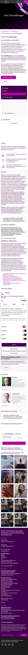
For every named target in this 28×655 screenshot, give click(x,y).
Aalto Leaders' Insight (6, 613)
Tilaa (24, 635)
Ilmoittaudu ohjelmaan (8, 77)
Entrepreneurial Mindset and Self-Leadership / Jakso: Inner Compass (20, 502)
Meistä (2, 555)
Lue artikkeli (5, 367)
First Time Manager (17, 33)
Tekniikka (3, 588)
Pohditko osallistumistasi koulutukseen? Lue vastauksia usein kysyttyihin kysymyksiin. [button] (12, 416)
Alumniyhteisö (4, 611)
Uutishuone (4, 557)
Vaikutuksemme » (6, 607)
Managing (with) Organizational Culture (13, 279)
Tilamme (3, 556)
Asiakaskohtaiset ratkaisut (7, 572)
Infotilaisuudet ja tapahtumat (8, 560)
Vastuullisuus (4, 594)
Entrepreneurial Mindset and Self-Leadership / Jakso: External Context (6, 516)
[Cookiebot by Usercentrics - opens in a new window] (21, 300)
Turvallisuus (4, 591)
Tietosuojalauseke (14, 641)
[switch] (25, 331)
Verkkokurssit (4, 599)
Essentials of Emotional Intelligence (12, 277)
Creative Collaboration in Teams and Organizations (20, 473)
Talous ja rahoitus (5, 587)
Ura (2, 559)
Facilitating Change (8, 275)
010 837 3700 (7, 549)
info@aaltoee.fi (5, 551)
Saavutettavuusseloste (7, 565)
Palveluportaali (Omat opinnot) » (10, 616)
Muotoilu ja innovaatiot (7, 582)
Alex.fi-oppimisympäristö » (8, 617)
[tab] (14, 219)
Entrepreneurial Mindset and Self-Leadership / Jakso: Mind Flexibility (20, 516)
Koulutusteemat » (6, 578)
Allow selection (14, 348)
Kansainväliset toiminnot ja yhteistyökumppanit (13, 610)
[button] (4, 389)
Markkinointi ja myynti (6, 580)
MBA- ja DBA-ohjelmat (7, 598)
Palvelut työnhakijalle (6, 595)
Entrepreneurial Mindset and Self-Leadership (14, 273)
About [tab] (23, 304)
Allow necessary (14, 353)
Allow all (14, 344)
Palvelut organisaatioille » (8, 571)
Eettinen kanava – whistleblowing (9, 563)
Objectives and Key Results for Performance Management (7, 458)
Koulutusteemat (5, 31)
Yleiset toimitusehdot (6, 561)
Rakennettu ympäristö (6, 584)
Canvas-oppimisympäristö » (8, 618)
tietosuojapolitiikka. (5, 631)
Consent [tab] (5, 304)
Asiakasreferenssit (5, 609)
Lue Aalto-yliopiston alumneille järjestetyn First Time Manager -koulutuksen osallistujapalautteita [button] (14, 219)
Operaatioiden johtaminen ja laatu (9, 583)
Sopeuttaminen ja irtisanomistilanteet (10, 573)
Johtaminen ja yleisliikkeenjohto (9, 579)
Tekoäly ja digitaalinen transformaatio (10, 590)
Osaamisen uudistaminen (7, 575)
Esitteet (3, 602)
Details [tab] (14, 304)
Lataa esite (5, 81)
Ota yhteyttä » (5, 553)
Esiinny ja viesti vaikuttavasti (10, 276)
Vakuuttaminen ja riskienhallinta (9, 593)
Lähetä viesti (14, 123)
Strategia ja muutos (6, 586)
